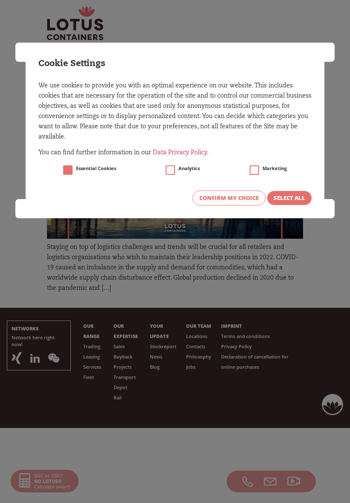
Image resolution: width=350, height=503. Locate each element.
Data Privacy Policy (180, 153)
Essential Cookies (96, 168)
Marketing (274, 168)
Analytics (189, 168)
